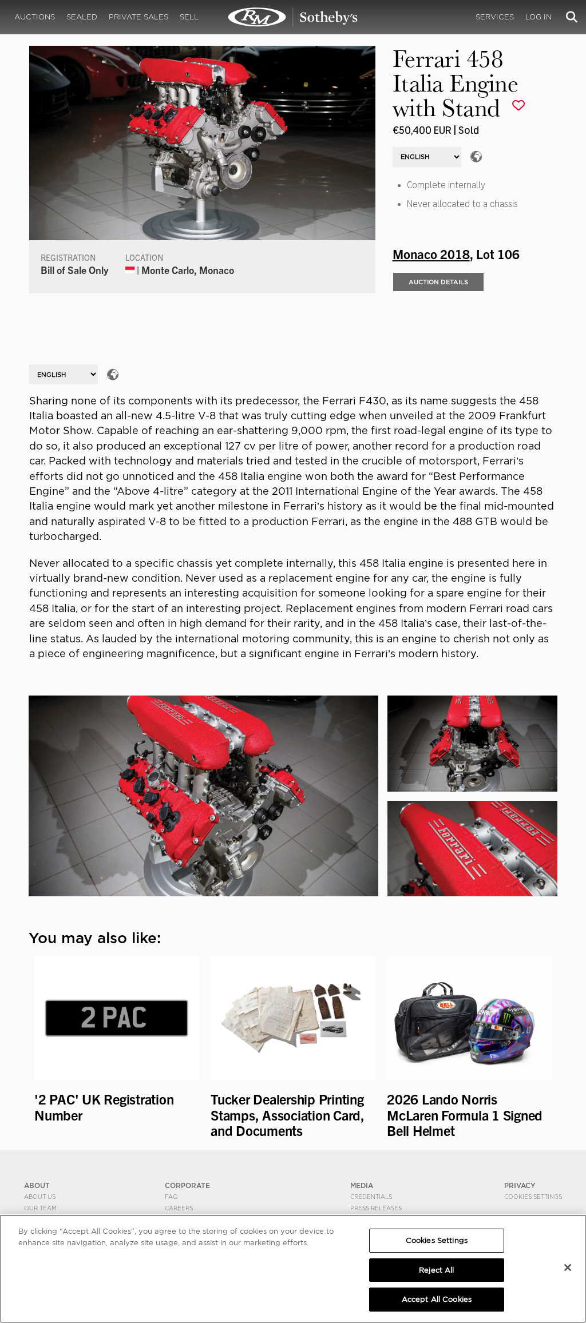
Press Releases (376, 1208)
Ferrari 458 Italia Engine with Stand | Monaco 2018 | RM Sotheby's (293, 17)
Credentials (371, 1196)
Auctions (34, 17)
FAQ (171, 1196)
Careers (179, 1208)
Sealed (81, 17)
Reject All (436, 1270)
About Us (40, 1196)
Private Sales (138, 17)
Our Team (40, 1208)
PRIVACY (520, 1185)
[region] (293, 1268)
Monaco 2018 (431, 253)
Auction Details (438, 282)
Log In (538, 17)
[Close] (567, 1267)
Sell (189, 17)
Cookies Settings (533, 1196)
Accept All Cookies (437, 1299)
